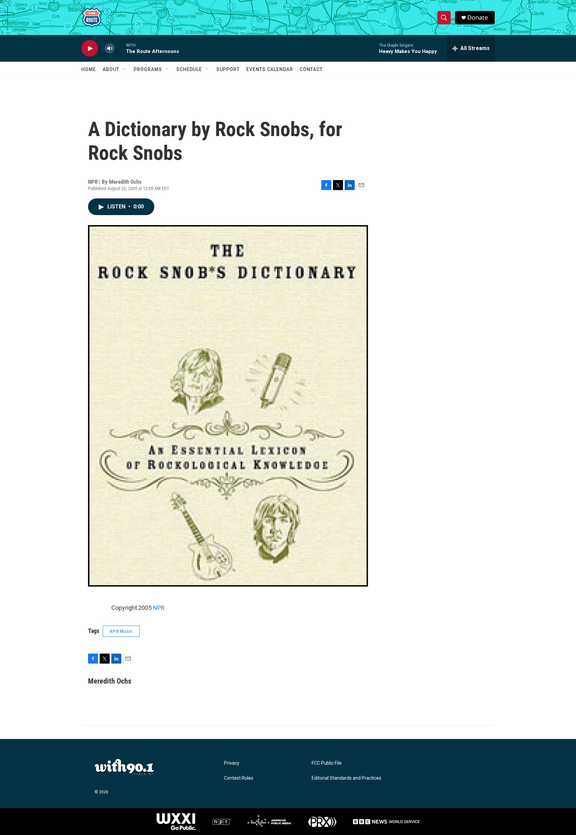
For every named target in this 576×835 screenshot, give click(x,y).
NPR (159, 607)
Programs (148, 69)
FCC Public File (327, 763)
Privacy (231, 763)
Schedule (189, 69)
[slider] (120, 48)
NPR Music (121, 631)
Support (228, 69)
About (111, 69)
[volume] (109, 48)
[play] (89, 48)
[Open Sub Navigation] (124, 69)
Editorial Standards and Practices (346, 778)
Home (88, 69)
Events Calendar (269, 69)
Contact (311, 69)
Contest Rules (238, 778)
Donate (477, 17)
